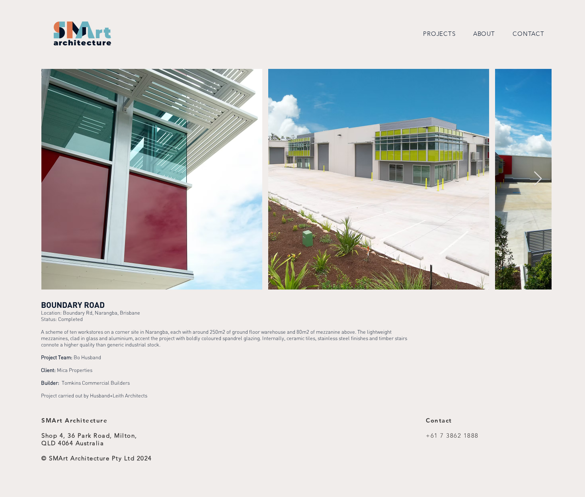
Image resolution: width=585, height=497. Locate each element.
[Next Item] (537, 179)
